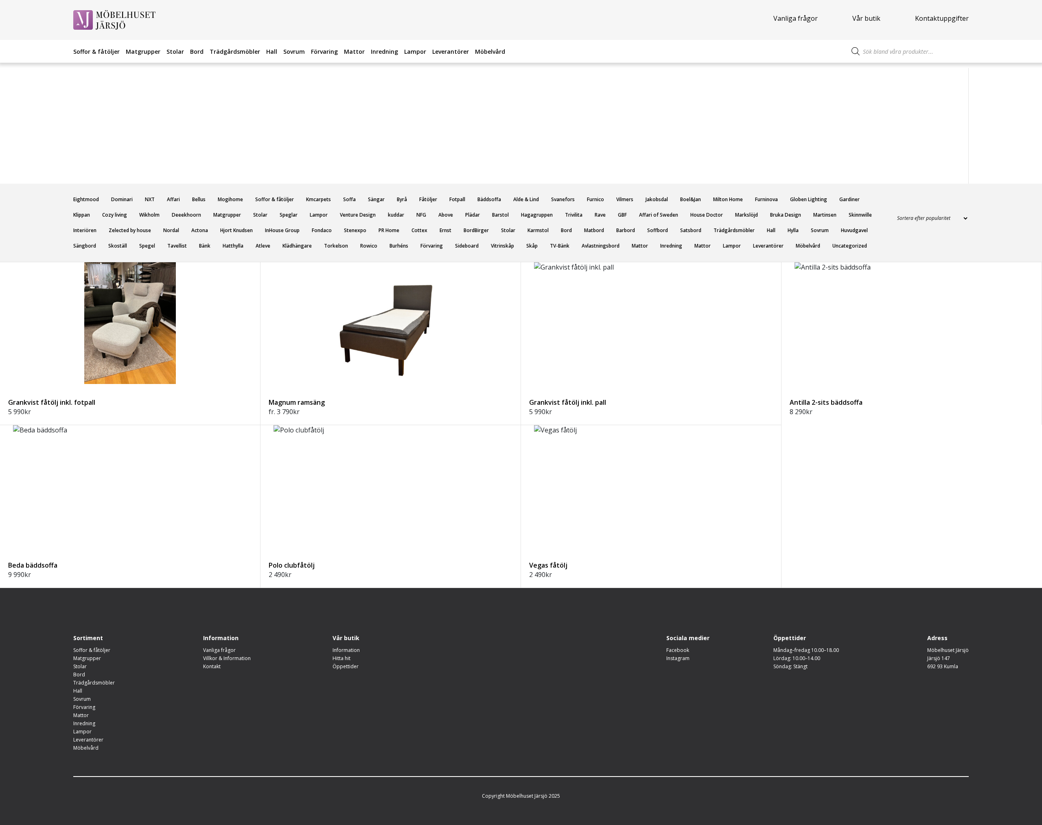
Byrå (402, 199)
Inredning (384, 51)
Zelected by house (130, 230)
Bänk (204, 245)
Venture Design (358, 214)
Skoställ (117, 245)
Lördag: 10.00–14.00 (796, 658)
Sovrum (294, 51)
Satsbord (690, 230)
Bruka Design (785, 214)
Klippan (81, 214)
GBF (622, 214)
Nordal (171, 230)
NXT (150, 199)
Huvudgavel (854, 230)
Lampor (415, 51)
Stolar (175, 51)
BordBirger (476, 230)
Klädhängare (297, 245)
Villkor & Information (227, 658)
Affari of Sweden (658, 214)
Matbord (594, 230)
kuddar (396, 214)
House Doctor (706, 214)
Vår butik (866, 18)
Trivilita (573, 214)
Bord (197, 51)
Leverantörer (450, 51)
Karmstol (538, 230)
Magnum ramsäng (297, 402)
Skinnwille (860, 214)
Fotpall (457, 199)
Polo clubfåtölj (292, 565)
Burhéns (399, 245)
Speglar (289, 214)
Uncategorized (849, 245)
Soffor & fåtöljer (96, 51)
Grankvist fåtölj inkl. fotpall (51, 402)
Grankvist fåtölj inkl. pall (567, 402)
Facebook (677, 650)
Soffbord (657, 230)
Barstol (500, 214)
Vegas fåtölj (548, 565)
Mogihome (230, 199)
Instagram (678, 658)
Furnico (595, 199)
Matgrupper (143, 51)
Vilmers (624, 199)
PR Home (389, 230)
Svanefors (563, 199)
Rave (600, 214)
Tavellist (177, 245)
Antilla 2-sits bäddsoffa (826, 402)
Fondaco (322, 230)
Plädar (472, 214)
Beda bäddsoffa (32, 565)
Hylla (793, 230)
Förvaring (324, 51)
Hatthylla (233, 245)
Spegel (147, 245)
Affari (173, 199)
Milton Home (728, 199)
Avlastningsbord (601, 245)
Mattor (354, 51)
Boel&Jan (690, 199)
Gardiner (849, 199)
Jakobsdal (657, 199)
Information (346, 650)
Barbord (625, 230)
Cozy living (114, 214)
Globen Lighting (808, 199)
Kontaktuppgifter (942, 18)
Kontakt (212, 666)
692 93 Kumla (942, 666)
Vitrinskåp (502, 245)
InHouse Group (282, 230)
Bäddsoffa (489, 199)
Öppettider (346, 666)
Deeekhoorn (186, 214)
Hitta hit (341, 658)
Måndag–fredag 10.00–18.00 (806, 650)
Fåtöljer (428, 199)
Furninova (766, 199)
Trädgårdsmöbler (235, 51)
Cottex (419, 230)
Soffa (349, 199)
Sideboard (467, 245)
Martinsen (824, 214)
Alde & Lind (526, 199)
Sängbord (84, 245)
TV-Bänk (559, 245)
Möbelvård (490, 51)
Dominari (122, 199)
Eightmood (86, 199)
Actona (199, 230)
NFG (421, 214)
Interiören (84, 230)
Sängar (376, 199)
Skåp (532, 245)
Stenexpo (355, 230)
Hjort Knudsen (236, 230)
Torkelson (336, 245)
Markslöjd (746, 214)
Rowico (368, 245)
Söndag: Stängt (790, 666)
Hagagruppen (537, 214)
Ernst (445, 230)
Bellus (199, 199)
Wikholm (149, 214)
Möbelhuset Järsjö (948, 650)
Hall (271, 51)
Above (445, 214)
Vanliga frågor (795, 18)
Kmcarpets (318, 199)
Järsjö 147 (938, 658)
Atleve (263, 245)
